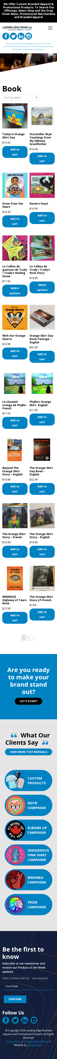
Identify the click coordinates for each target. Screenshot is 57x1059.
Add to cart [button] (14, 152)
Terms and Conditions (36, 1041)
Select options (15, 290)
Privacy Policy (13, 1041)
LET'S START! (28, 701)
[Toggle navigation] (50, 28)
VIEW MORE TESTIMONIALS (28, 752)
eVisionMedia (35, 1045)
